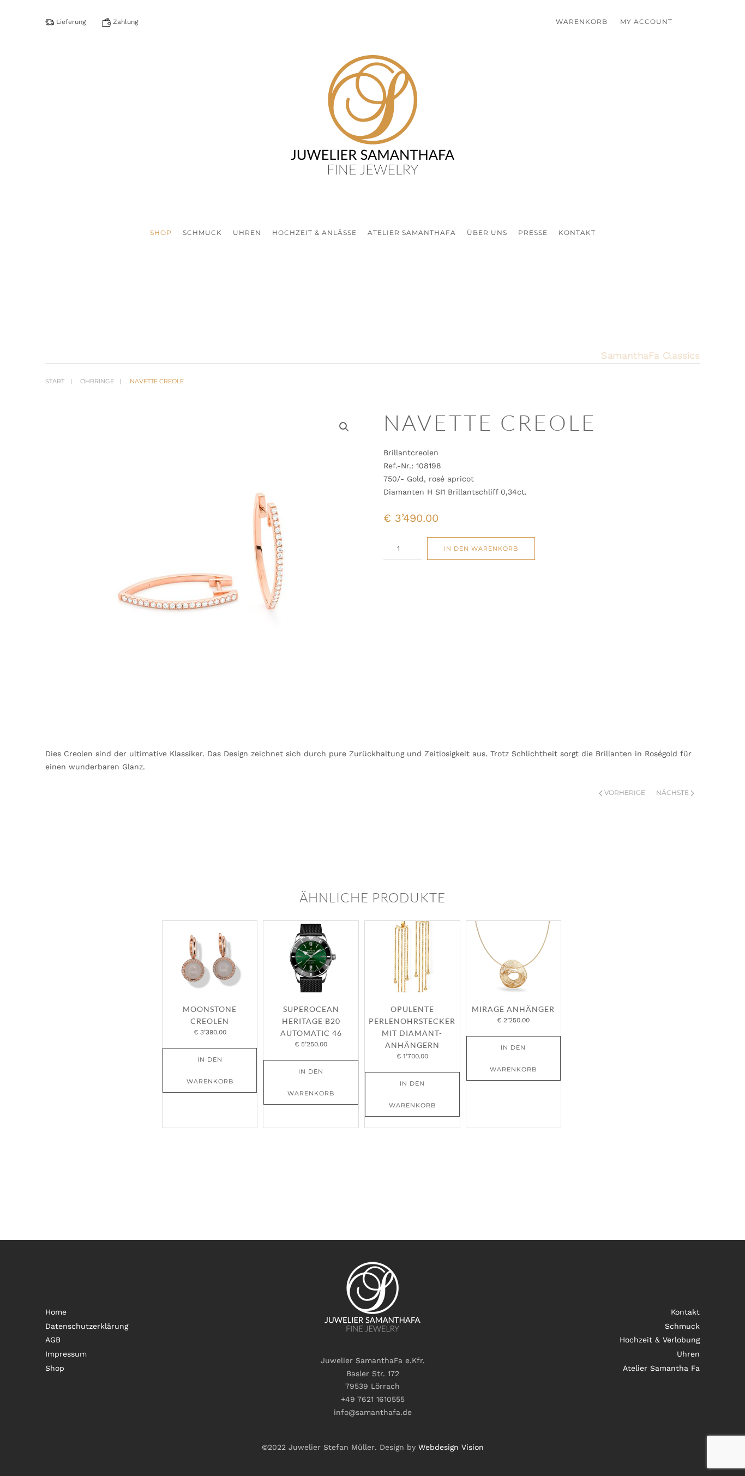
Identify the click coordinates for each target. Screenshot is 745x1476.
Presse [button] (533, 232)
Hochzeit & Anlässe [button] (314, 232)
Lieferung (70, 22)
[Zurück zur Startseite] (372, 125)
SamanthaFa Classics (650, 355)
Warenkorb (582, 21)
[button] (344, 427)
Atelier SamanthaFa (412, 232)
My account (646, 21)
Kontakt (577, 232)
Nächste (672, 792)
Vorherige (624, 792)
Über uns (487, 232)
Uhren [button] (247, 232)
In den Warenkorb (481, 548)
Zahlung (124, 22)
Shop (161, 232)
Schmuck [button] (202, 232)
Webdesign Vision (451, 1447)
